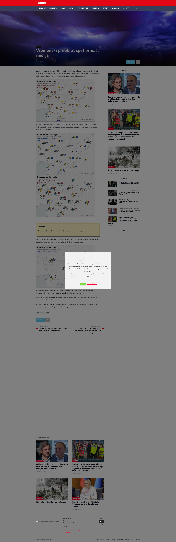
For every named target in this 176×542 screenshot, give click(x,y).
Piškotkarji (83, 8)
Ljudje (71, 8)
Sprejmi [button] (83, 284)
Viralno (115, 8)
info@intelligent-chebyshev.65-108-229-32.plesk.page (76, 531)
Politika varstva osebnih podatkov (72, 523)
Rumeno (95, 8)
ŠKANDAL (53, 8)
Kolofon (65, 525)
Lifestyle (127, 8)
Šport (105, 8)
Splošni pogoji (67, 521)
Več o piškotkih (92, 284)
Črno (62, 8)
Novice (42, 8)
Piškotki (65, 527)
